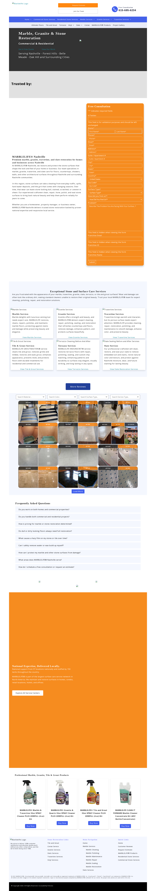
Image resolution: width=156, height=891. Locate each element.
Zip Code (92, 182)
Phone (91, 135)
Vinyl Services (53, 860)
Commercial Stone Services (44, 19)
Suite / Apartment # (97, 155)
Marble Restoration (93, 867)
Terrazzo (62, 25)
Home (27, 19)
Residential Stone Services (67, 19)
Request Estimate (125, 850)
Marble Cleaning (92, 850)
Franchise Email (95, 235)
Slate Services (53, 853)
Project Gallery (119, 25)
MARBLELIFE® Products (101, 25)
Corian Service (53, 846)
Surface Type (94, 189)
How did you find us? (98, 196)
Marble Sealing (92, 863)
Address (92, 149)
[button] (78, 509)
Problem (92, 203)
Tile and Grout (51, 25)
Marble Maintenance (94, 856)
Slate (78, 25)
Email (91, 142)
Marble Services (86, 19)
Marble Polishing (92, 853)
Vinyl (70, 25)
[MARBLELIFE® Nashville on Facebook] (101, 5)
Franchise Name (95, 255)
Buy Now (31, 826)
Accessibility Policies (46, 886)
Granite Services (103, 19)
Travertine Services (121, 19)
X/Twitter (92, 115)
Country (92, 176)
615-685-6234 (127, 10)
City (90, 162)
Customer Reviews (125, 846)
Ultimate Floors (38, 25)
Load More (78, 491)
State (91, 169)
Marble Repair (91, 860)
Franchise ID (93, 245)
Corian (87, 25)
